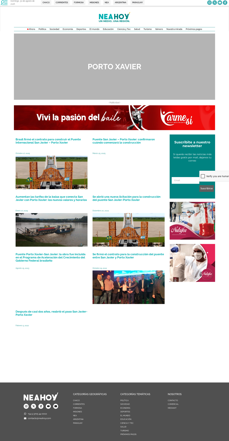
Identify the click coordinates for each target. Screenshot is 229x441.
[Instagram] (209, 2)
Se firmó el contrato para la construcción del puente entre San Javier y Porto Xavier (128, 256)
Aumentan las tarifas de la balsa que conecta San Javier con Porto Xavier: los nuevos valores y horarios (51, 198)
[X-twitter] (214, 2)
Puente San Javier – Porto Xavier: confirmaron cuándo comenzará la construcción (124, 141)
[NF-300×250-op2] (192, 281)
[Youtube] (220, 2)
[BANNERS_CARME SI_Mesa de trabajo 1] (114, 129)
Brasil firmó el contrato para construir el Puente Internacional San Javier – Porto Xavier (48, 141)
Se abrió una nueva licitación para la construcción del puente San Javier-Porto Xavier (126, 198)
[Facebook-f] (225, 2)
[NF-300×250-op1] (192, 238)
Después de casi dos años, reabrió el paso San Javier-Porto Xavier (51, 313)
